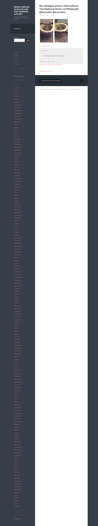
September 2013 (18, 455)
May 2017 (16, 331)
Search (16, 37)
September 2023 (18, 119)
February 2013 (17, 475)
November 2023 (17, 113)
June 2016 (16, 362)
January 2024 (17, 107)
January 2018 (17, 308)
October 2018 (17, 283)
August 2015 (17, 390)
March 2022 (17, 169)
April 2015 (16, 401)
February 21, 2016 (44, 15)
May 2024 (16, 96)
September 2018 (18, 286)
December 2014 (17, 413)
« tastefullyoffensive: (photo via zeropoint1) (50, 80)
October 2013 (17, 452)
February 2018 (17, 305)
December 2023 (17, 110)
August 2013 (17, 458)
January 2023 (17, 141)
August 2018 (17, 288)
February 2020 (17, 237)
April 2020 (16, 232)
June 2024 (16, 93)
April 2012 (16, 503)
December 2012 (17, 481)
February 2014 (17, 441)
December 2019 (17, 243)
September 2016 (18, 353)
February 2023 (17, 138)
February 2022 (17, 172)
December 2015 (17, 379)
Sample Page (17, 28)
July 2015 (16, 393)
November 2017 (17, 314)
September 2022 (18, 153)
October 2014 (17, 418)
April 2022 (16, 167)
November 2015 (17, 382)
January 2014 (17, 444)
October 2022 (17, 150)
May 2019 (16, 263)
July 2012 (16, 495)
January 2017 (17, 342)
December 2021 (17, 178)
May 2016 (16, 365)
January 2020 (17, 240)
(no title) (16, 52)
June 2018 (16, 294)
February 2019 (17, 271)
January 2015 (17, 410)
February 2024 (17, 104)
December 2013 (17, 447)
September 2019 (18, 252)
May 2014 (16, 433)
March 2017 (17, 336)
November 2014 (17, 416)
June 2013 (16, 464)
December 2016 (17, 345)
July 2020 (16, 223)
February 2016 (17, 373)
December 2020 (17, 212)
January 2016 (17, 376)
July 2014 (16, 427)
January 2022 (17, 175)
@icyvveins (51, 61)
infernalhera (44, 50)
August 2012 (17, 492)
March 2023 (17, 136)
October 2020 (17, 218)
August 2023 (17, 121)
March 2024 (17, 102)
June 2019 (16, 260)
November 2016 (17, 348)
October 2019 (17, 249)
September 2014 (18, 421)
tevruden (53, 15)
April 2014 (16, 435)
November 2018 (17, 280)
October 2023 (17, 116)
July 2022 (16, 158)
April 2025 (16, 87)
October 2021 (17, 184)
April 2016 (16, 368)
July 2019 (16, 257)
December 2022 (17, 144)
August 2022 (17, 155)
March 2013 (17, 472)
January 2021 (17, 209)
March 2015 (17, 404)
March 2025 (17, 90)
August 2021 (17, 189)
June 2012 (16, 498)
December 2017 (17, 311)
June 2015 (16, 396)
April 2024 (16, 99)
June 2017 (16, 328)
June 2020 (16, 226)
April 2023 (16, 133)
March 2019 (17, 269)
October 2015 (17, 384)
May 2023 (16, 130)
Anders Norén (76, 89)
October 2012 (17, 486)
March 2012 (17, 506)
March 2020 (17, 235)
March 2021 (17, 203)
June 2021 (16, 195)
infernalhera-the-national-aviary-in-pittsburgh (50, 64)
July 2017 (16, 325)
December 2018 (17, 277)
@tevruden (44, 61)
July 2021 (16, 192)
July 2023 (16, 124)
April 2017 (16, 334)
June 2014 (16, 430)
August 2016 (17, 356)
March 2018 (17, 302)
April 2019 (16, 266)
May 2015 (16, 399)
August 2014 (17, 424)
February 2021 (17, 206)
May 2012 (16, 500)
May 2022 (16, 164)
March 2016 (17, 370)
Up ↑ (82, 89)
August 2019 (17, 254)
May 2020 (16, 229)
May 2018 (16, 297)
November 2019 (17, 246)
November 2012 (17, 483)
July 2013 (16, 461)
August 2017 (17, 322)
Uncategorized (17, 518)
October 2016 (17, 351)
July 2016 (16, 359)
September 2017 (18, 319)
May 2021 (16, 198)
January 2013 (17, 478)
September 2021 (18, 186)
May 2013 (16, 467)
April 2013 (16, 469)
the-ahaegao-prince (44, 46)
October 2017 (17, 317)
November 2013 (17, 450)
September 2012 (18, 489)
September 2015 (18, 387)
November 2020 (17, 215)
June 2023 (16, 127)
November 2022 (17, 147)
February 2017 (17, 339)
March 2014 (17, 438)
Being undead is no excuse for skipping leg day (22, 10)
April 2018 (16, 300)
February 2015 (17, 407)
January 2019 (17, 274)
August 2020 (17, 220)
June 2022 (16, 161)
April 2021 (16, 201)
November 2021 (17, 181)
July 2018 (16, 291)
